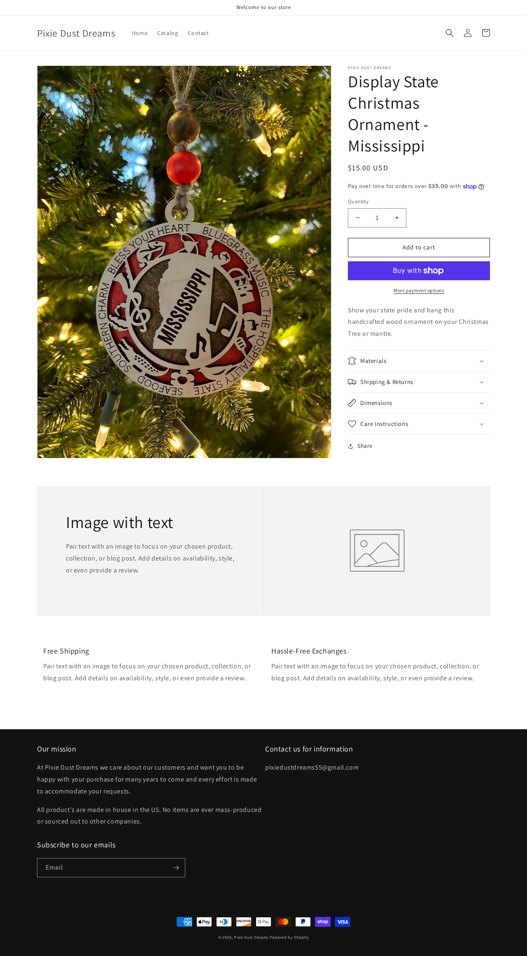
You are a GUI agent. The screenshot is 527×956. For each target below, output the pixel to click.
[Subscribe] (176, 867)
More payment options (419, 290)
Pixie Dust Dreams (251, 937)
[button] (450, 33)
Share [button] (365, 445)
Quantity (358, 201)
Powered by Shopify (289, 937)
